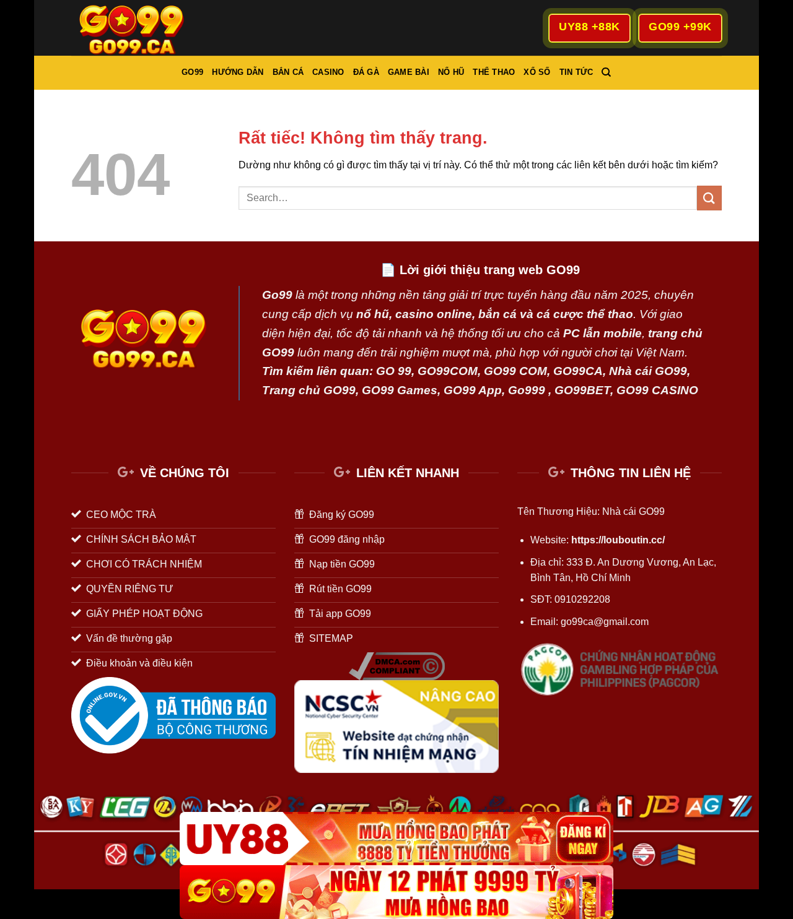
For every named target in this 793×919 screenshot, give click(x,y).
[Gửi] (709, 198)
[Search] (606, 72)
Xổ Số (537, 72)
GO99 (192, 72)
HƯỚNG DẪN (237, 72)
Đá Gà (366, 72)
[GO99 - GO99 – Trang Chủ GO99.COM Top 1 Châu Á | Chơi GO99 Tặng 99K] (133, 27)
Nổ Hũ (451, 72)
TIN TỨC (576, 72)
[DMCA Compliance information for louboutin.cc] (397, 665)
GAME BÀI (408, 72)
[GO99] (396, 892)
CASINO (328, 72)
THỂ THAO (494, 72)
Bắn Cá (288, 72)
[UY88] (396, 839)
